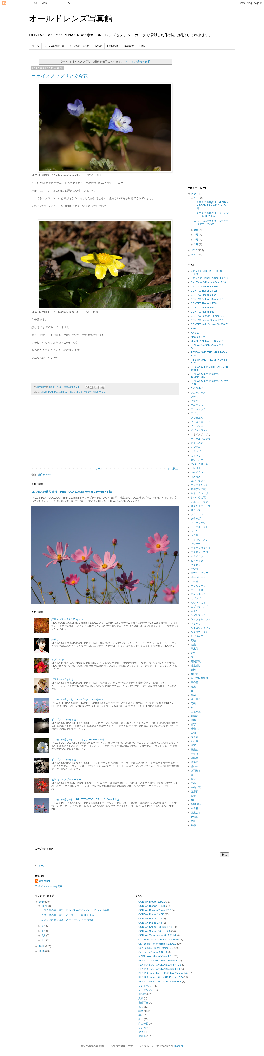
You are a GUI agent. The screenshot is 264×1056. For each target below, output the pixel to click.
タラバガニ (197, 518)
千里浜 (194, 753)
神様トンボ (197, 728)
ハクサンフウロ (199, 552)
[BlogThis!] (91, 387)
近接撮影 (196, 665)
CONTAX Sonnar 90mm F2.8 (207, 320)
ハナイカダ (197, 556)
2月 (196, 239)
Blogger (178, 1046)
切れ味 (194, 741)
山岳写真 (196, 711)
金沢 (193, 669)
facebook (129, 45)
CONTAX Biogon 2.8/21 (204, 290)
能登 (193, 778)
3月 (196, 234)
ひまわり (196, 564)
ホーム (35, 45)
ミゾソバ (196, 598)
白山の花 (196, 787)
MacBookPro (198, 337)
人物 (193, 732)
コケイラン (197, 472)
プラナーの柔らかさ (62, 679)
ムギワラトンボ (199, 606)
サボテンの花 (198, 489)
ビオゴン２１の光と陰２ (65, 719)
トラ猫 (194, 535)
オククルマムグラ (201, 438)
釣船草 (194, 758)
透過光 (194, 762)
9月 (196, 229)
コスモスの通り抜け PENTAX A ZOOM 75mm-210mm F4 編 (71, 491)
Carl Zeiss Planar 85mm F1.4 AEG (210, 278)
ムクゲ (194, 611)
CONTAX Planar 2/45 (202, 311)
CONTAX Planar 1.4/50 (204, 303)
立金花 (102, 392)
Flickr (142, 45)
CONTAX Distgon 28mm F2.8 (207, 299)
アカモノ (196, 396)
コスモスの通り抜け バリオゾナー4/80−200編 (77, 739)
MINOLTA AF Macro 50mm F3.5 (57, 392)
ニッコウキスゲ (199, 539)
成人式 (194, 737)
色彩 (193, 724)
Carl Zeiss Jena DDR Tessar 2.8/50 (158, 939)
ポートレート (198, 577)
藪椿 (193, 825)
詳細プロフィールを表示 (48, 886)
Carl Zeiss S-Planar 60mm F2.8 (208, 282)
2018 (194, 255)
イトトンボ (197, 426)
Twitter (98, 45)
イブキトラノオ (199, 430)
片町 (193, 799)
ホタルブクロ (198, 585)
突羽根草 (196, 770)
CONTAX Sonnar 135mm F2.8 (207, 316)
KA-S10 (195, 332)
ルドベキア (197, 636)
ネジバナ (196, 543)
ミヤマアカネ (198, 602)
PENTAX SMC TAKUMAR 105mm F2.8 (160, 964)
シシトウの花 (198, 497)
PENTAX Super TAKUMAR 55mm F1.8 (159, 981)
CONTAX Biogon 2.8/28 (204, 295)
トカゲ (194, 531)
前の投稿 (173, 468)
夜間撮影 (196, 804)
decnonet (44, 881)
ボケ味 (194, 581)
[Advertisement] (105, 433)
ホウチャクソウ (199, 573)
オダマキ (196, 447)
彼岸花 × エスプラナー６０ (66, 779)
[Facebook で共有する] (99, 387)
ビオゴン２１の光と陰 (63, 759)
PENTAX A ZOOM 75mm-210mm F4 (158, 960)
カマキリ (196, 455)
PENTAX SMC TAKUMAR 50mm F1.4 (159, 969)
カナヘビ (196, 451)
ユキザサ (196, 623)
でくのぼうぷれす (79, 45)
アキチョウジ (198, 405)
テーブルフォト (199, 527)
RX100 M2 (197, 388)
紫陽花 (194, 716)
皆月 (193, 657)
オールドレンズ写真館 (71, 18)
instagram (112, 45)
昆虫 (193, 703)
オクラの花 (197, 442)
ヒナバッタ (197, 560)
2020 (194, 194)
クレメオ (196, 468)
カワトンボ (197, 459)
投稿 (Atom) (44, 474)
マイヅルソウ (198, 594)
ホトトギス (197, 590)
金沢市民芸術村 (199, 678)
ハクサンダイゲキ (201, 548)
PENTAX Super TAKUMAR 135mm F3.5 (160, 977)
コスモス (196, 476)
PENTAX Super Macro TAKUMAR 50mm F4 (162, 973)
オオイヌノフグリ (83, 392)
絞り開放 (196, 699)
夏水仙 (194, 648)
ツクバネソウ (198, 522)
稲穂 (193, 640)
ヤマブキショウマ (201, 619)
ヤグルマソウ (198, 615)
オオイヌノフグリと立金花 (59, 76)
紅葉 (193, 695)
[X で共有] (95, 387)
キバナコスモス (199, 463)
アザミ (194, 413)
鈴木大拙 (196, 812)
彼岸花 (194, 791)
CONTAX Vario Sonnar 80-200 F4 (209, 324)
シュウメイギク (199, 501)
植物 (95, 392)
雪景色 (194, 749)
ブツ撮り (196, 569)
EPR (193, 328)
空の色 (194, 682)
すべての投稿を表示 (138, 61)
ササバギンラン (199, 485)
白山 (193, 783)
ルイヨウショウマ (201, 627)
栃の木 (194, 766)
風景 (193, 795)
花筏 (193, 653)
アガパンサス (198, 392)
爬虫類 (194, 816)
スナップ (196, 510)
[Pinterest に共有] (103, 387)
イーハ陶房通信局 (54, 45)
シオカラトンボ (199, 493)
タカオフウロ (198, 514)
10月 (197, 198)
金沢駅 (194, 674)
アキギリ (196, 400)
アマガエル (197, 417)
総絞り (55, 639)
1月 (196, 244)
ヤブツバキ (57, 659)
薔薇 (193, 821)
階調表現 (196, 661)
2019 (194, 250)
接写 (193, 745)
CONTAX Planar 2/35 (202, 307)
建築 (193, 686)
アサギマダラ (198, 409)
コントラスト (198, 480)
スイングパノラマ (201, 506)
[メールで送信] (87, 387)
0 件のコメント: (72, 387)
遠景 (193, 644)
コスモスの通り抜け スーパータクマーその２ (77, 699)
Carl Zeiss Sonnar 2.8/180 (205, 286)
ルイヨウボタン (199, 632)
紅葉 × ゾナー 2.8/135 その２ (67, 619)
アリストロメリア (201, 421)
